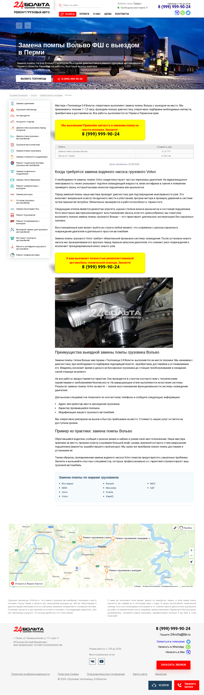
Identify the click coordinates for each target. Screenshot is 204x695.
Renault (110, 483)
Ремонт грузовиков (25, 215)
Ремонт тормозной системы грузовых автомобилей (30, 164)
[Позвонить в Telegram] (188, 13)
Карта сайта (140, 674)
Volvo (65, 496)
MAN (64, 487)
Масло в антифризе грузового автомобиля (31, 247)
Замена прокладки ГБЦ (27, 209)
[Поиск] (60, 5)
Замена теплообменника (28, 180)
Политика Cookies (68, 674)
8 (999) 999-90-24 (72, 78)
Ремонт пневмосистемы (28, 255)
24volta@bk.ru (180, 634)
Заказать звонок (173, 664)
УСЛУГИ (69, 14)
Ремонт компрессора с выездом (27, 187)
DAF (152, 487)
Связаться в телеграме (171, 641)
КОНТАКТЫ (122, 13)
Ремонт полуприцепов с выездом (28, 222)
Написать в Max (175, 652)
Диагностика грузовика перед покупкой (31, 129)
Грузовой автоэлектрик (28, 144)
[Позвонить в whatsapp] (182, 13)
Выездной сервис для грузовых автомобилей (31, 230)
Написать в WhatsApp (171, 646)
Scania (109, 492)
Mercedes (111, 487)
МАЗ (152, 483)
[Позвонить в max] (177, 13)
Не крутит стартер (25, 121)
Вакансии (161, 674)
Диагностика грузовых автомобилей (27, 137)
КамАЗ (109, 496)
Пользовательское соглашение (106, 674)
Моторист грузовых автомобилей (26, 239)
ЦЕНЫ (107, 13)
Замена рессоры (24, 194)
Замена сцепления (25, 103)
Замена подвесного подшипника (26, 172)
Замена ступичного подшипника (31, 157)
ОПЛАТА (84, 13)
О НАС (96, 13)
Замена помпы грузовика (28, 151)
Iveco (65, 492)
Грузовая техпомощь (26, 109)
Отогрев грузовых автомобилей (25, 201)
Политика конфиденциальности (30, 674)
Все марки (67, 483)
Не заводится (23, 115)
